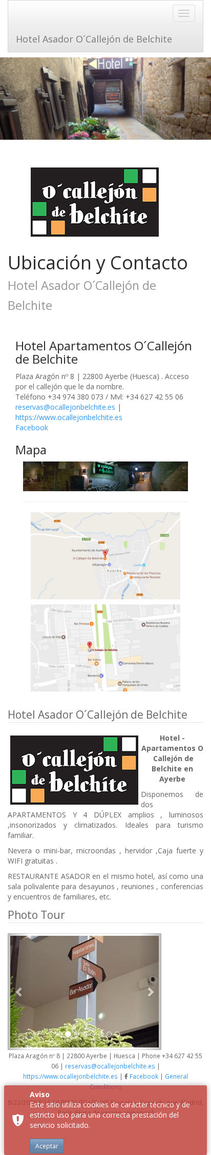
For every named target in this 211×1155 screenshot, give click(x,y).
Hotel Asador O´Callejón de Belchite (94, 39)
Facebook (31, 427)
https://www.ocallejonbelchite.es (68, 417)
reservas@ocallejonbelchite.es (65, 407)
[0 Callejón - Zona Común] (84, 991)
